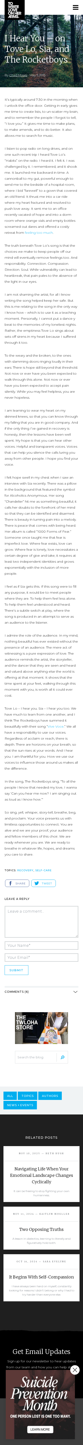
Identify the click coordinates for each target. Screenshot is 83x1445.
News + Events (20, 1105)
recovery (25, 870)
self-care (43, 870)
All (10, 1096)
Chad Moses (18, 75)
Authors (50, 1096)
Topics (27, 1096)
